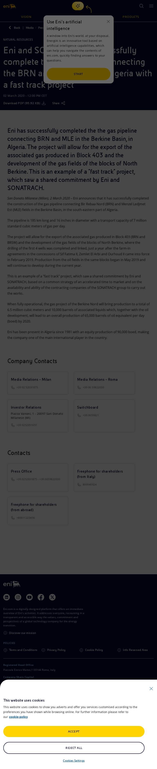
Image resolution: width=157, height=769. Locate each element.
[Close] (151, 688)
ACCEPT (74, 731)
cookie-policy (18, 717)
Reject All (73, 748)
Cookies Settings (74, 760)
